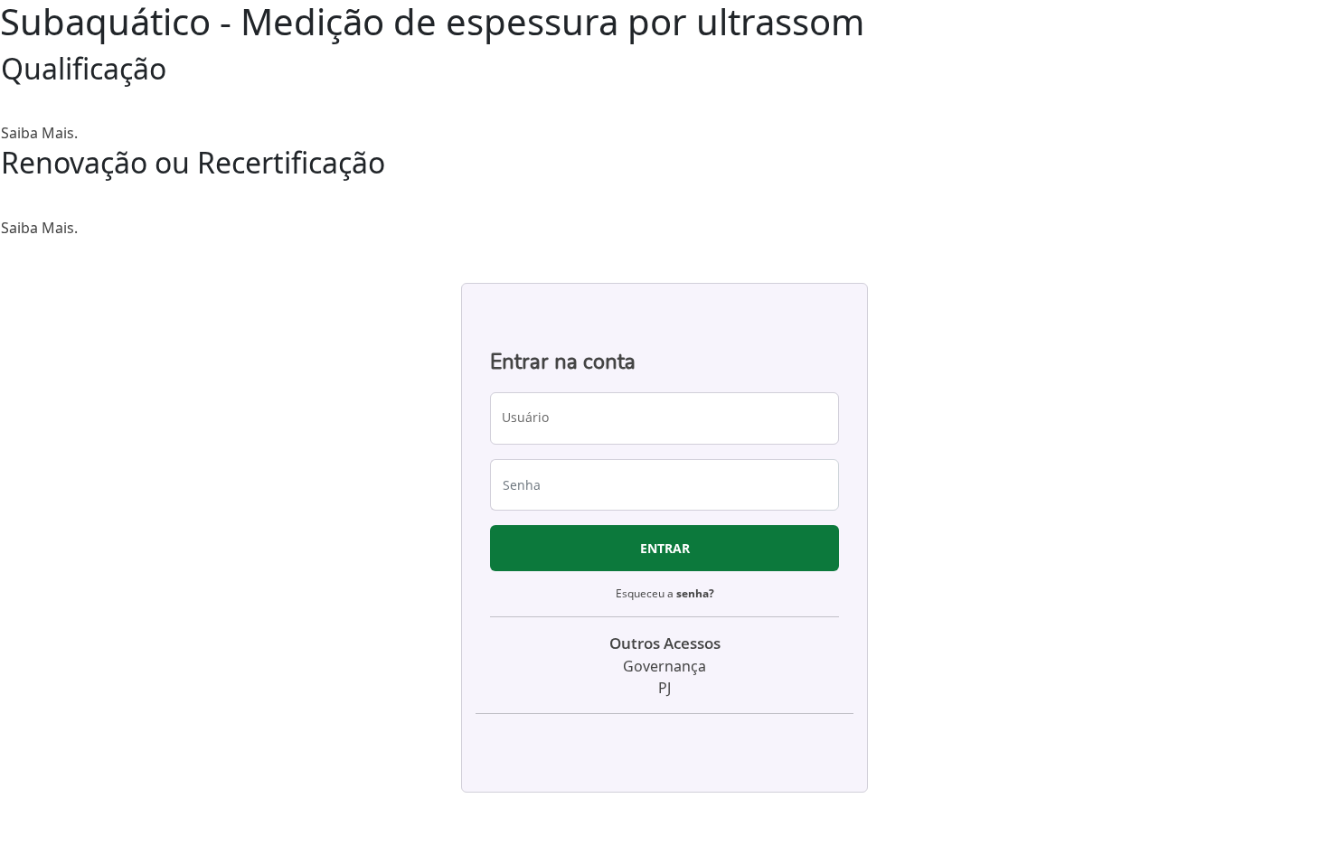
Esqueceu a (665, 593)
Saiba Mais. (39, 133)
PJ (664, 688)
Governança (664, 666)
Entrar (665, 548)
